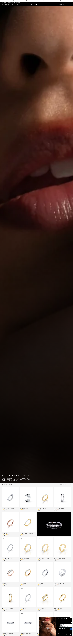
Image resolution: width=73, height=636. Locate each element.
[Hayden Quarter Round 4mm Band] (62, 497)
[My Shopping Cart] (70, 4)
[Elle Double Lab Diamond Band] (10, 522)
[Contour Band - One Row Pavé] (10, 547)
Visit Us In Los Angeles (53, 0)
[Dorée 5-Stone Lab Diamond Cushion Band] (45, 597)
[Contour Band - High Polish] (27, 597)
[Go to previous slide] (4, 498)
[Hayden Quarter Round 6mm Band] (27, 497)
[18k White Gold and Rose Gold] (7, 534)
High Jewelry (17, 4)
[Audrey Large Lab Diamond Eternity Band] (45, 497)
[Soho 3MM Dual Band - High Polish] (62, 547)
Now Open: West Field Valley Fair (21, 0)
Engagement (4, 4)
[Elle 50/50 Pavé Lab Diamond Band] (45, 572)
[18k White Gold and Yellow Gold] (6, 534)
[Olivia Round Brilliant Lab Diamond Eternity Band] (10, 497)
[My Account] (68, 4)
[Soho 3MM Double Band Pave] (27, 547)
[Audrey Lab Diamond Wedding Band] (27, 522)
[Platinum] (6, 509)
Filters (61, 484)
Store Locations (10, 2)
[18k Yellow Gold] (3, 509)
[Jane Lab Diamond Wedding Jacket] (62, 572)
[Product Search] (65, 4)
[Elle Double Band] (62, 597)
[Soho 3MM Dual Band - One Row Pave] (45, 547)
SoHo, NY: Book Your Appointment (38, 0)
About (12, 4)
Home (3, 484)
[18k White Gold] (2, 509)
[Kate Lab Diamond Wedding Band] (10, 622)
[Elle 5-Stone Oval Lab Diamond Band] (10, 572)
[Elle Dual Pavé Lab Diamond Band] (27, 572)
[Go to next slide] (17, 498)
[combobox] (58, 626)
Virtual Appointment (17, 2)
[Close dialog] (71, 617)
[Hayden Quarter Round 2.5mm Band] (10, 597)
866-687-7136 (4, 2)
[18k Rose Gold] (22, 509)
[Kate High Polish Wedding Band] (27, 622)
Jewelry (9, 4)
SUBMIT (64, 630)
